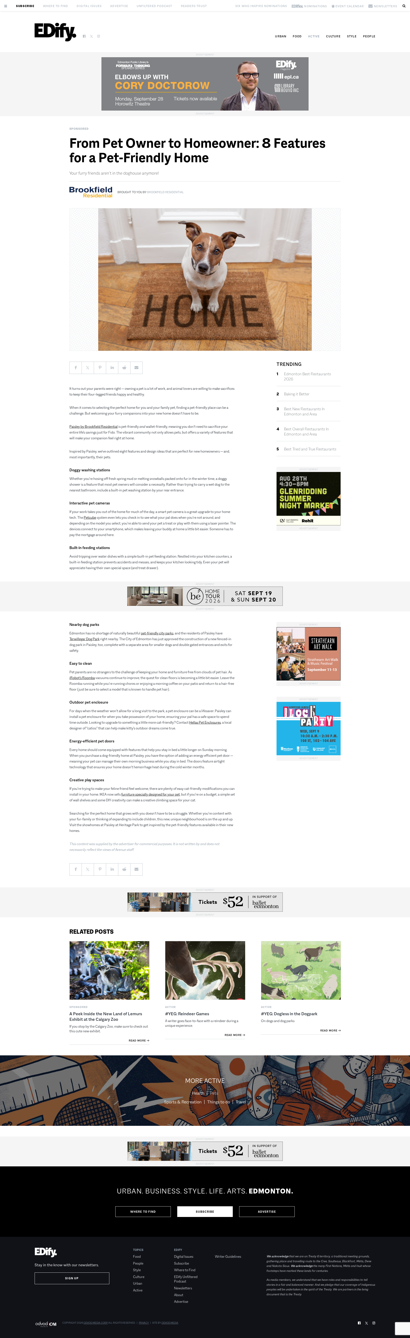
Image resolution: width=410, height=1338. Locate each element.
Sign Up (72, 1278)
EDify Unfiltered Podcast (186, 1279)
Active (314, 36)
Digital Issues (89, 6)
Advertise (119, 6)
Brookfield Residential (165, 192)
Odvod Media (169, 1323)
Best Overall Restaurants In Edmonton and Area (306, 432)
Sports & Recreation (183, 1102)
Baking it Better (296, 394)
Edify (178, 1250)
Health (198, 1093)
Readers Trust (194, 6)
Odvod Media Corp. (95, 1323)
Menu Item (223, 1250)
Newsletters (183, 1288)
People (369, 36)
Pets (214, 1093)
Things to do (218, 1102)
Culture (333, 36)
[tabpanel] (205, 1201)
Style (352, 36)
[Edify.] (55, 32)
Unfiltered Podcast (154, 6)
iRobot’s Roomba (82, 678)
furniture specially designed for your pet (150, 794)
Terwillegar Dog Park (84, 639)
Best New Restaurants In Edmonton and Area (304, 411)
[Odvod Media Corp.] (46, 1324)
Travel (241, 1102)
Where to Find (55, 6)
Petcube (90, 517)
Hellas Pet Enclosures (205, 722)
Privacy (144, 1323)
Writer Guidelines (228, 1256)
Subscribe (25, 6)
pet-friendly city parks (157, 633)
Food (297, 36)
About (178, 1295)
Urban (280, 36)
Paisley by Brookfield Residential (93, 426)
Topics (138, 1250)
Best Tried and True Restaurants (310, 449)
